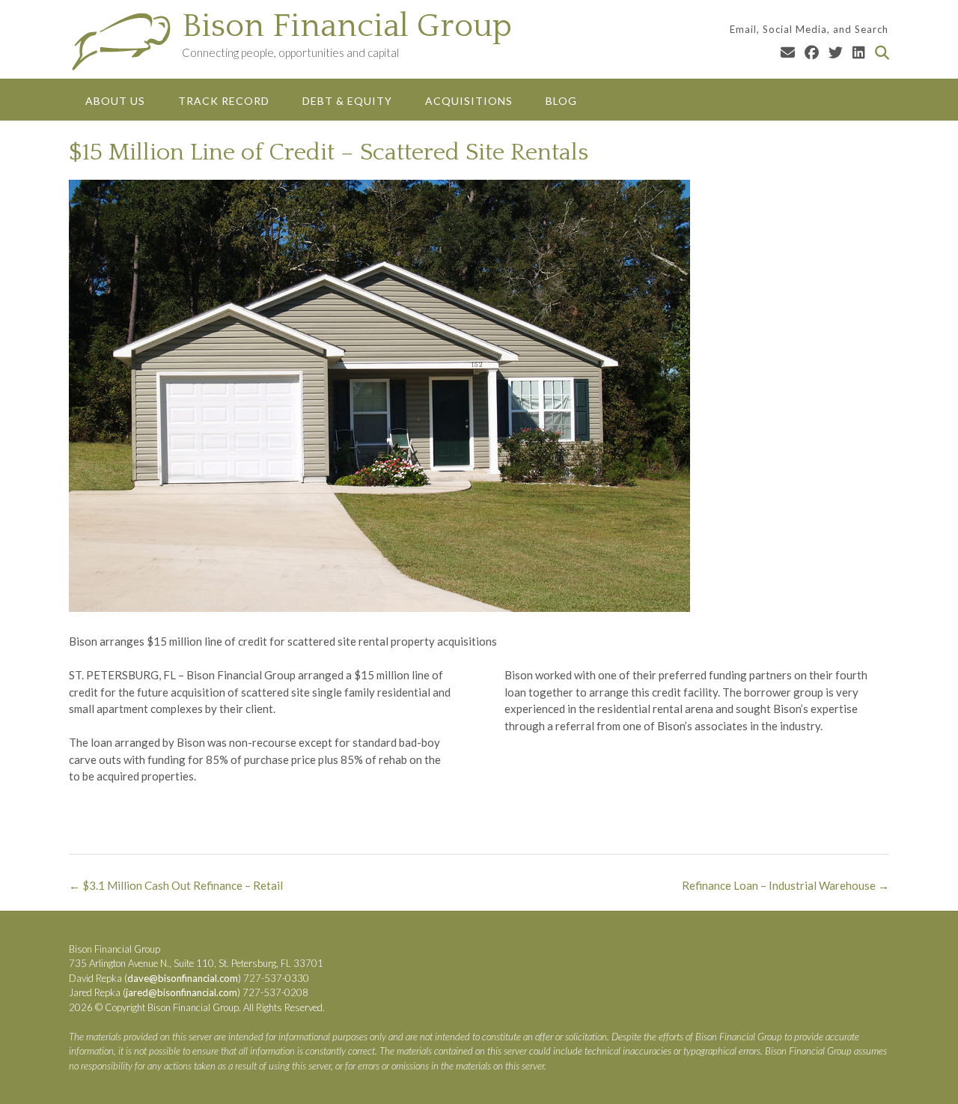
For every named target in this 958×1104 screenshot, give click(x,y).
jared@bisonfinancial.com (181, 992)
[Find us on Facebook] (812, 52)
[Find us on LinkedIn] (858, 52)
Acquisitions (469, 100)
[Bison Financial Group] (125, 41)
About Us (115, 100)
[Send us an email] (788, 52)
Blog (561, 100)
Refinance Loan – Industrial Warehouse (785, 885)
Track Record (223, 100)
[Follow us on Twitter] (836, 52)
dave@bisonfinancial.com (182, 978)
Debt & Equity (347, 100)
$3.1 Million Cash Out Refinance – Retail (176, 885)
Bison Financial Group (347, 26)
